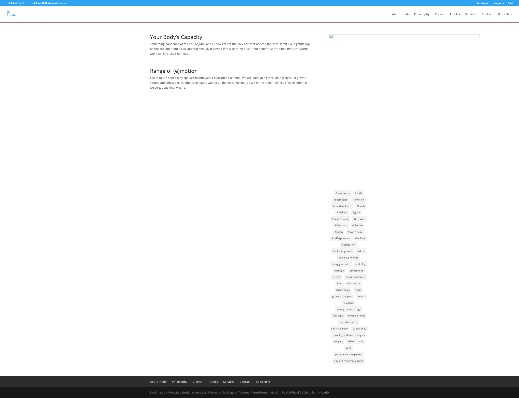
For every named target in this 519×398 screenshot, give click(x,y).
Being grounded (341, 264)
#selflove (360, 238)
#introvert (360, 219)
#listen (339, 232)
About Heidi (400, 14)
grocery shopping (342, 296)
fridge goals (343, 290)
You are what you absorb (348, 361)
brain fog (360, 264)
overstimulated (348, 322)
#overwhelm (355, 232)
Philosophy (422, 14)
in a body (348, 303)
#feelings (342, 212)
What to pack (355, 341)
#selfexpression (341, 238)
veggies (338, 341)
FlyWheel (292, 392)
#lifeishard (341, 225)
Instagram (498, 3)
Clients (439, 14)
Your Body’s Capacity (176, 37)
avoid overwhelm (348, 257)
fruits (358, 290)
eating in (339, 270)
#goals (356, 212)
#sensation (348, 244)
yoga (348, 348)
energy (336, 277)
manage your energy (349, 309)
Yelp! (510, 3)
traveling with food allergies (348, 335)
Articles (455, 14)
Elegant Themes (238, 392)
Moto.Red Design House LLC (187, 392)
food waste (353, 283)
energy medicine (355, 277)
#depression (340, 199)
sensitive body (339, 328)
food (339, 283)
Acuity (325, 392)
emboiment (356, 270)
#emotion (358, 199)
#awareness (342, 193)
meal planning (356, 315)
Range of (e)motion (174, 70)
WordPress (260, 392)
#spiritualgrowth (343, 251)
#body (358, 193)
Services (470, 14)
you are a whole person (348, 354)
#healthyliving (340, 219)
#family (360, 206)
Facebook (482, 3)
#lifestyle (357, 225)
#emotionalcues (341, 206)
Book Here (505, 14)
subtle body (359, 328)
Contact (487, 14)
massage (338, 315)
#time (361, 251)
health (361, 296)
